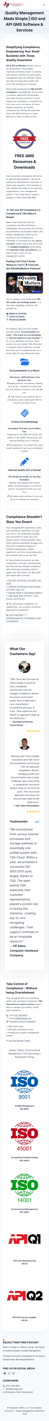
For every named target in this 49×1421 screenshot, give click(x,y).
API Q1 (20, 580)
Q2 (25, 580)
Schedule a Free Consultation (22, 993)
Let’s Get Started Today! (19, 1012)
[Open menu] (44, 5)
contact (9, 197)
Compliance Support (33, 592)
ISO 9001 (12, 580)
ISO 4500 (32, 580)
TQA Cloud (13, 596)
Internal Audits (14, 592)
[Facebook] (5, 1373)
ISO (10, 179)
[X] (9, 1373)
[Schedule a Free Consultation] (19, 1392)
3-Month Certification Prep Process (24, 586)
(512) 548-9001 (29, 197)
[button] (36, 822)
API (18, 179)
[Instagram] (13, 1373)
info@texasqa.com (14, 618)
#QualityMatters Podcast (21, 1342)
